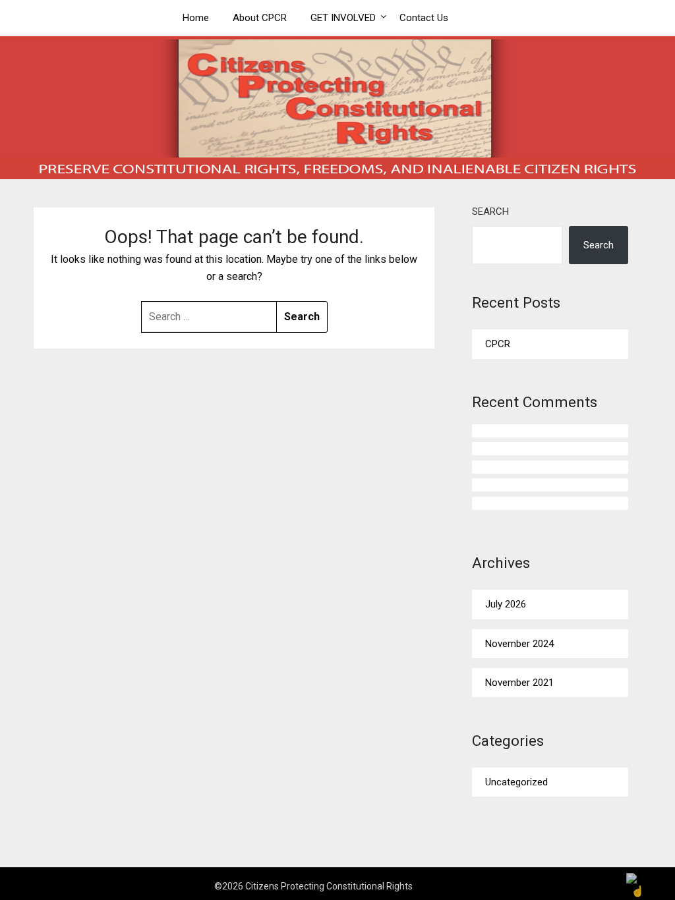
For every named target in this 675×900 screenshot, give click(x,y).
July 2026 (505, 604)
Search (490, 211)
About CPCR (260, 18)
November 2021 (519, 683)
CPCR (497, 344)
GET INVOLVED (343, 18)
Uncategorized (516, 782)
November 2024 (519, 644)
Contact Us (423, 18)
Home (196, 18)
